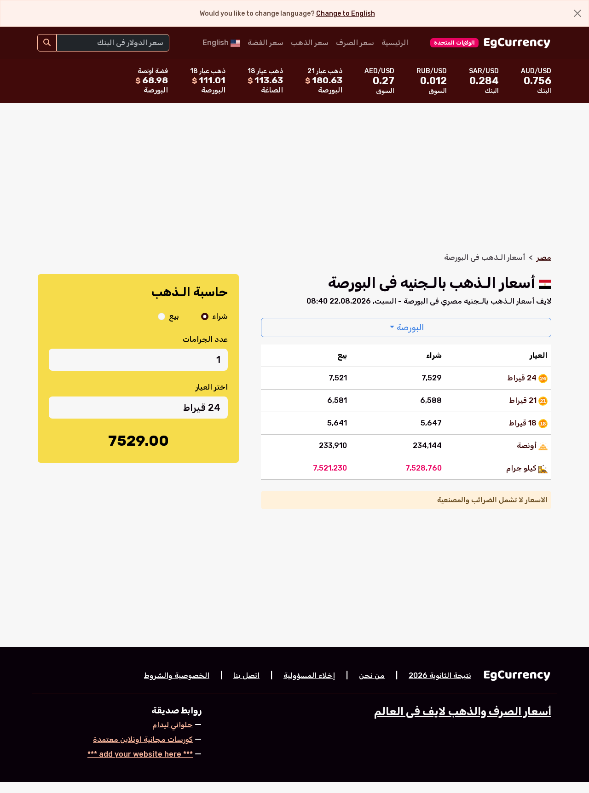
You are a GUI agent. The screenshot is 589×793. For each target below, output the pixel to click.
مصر (544, 257)
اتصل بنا (246, 675)
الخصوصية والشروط (176, 675)
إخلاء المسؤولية (309, 675)
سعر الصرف (355, 42)
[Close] (577, 13)
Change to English (345, 13)
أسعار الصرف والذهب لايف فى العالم (462, 711)
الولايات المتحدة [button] (454, 43)
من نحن (372, 675)
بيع (174, 316)
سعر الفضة (265, 42)
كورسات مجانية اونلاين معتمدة (143, 739)
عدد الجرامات (205, 339)
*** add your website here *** (140, 754)
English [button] (216, 42)
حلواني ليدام (172, 724)
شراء (220, 316)
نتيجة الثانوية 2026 (440, 675)
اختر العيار (212, 387)
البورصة (409, 327)
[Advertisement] (294, 183)
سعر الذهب (310, 42)
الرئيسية (394, 42)
